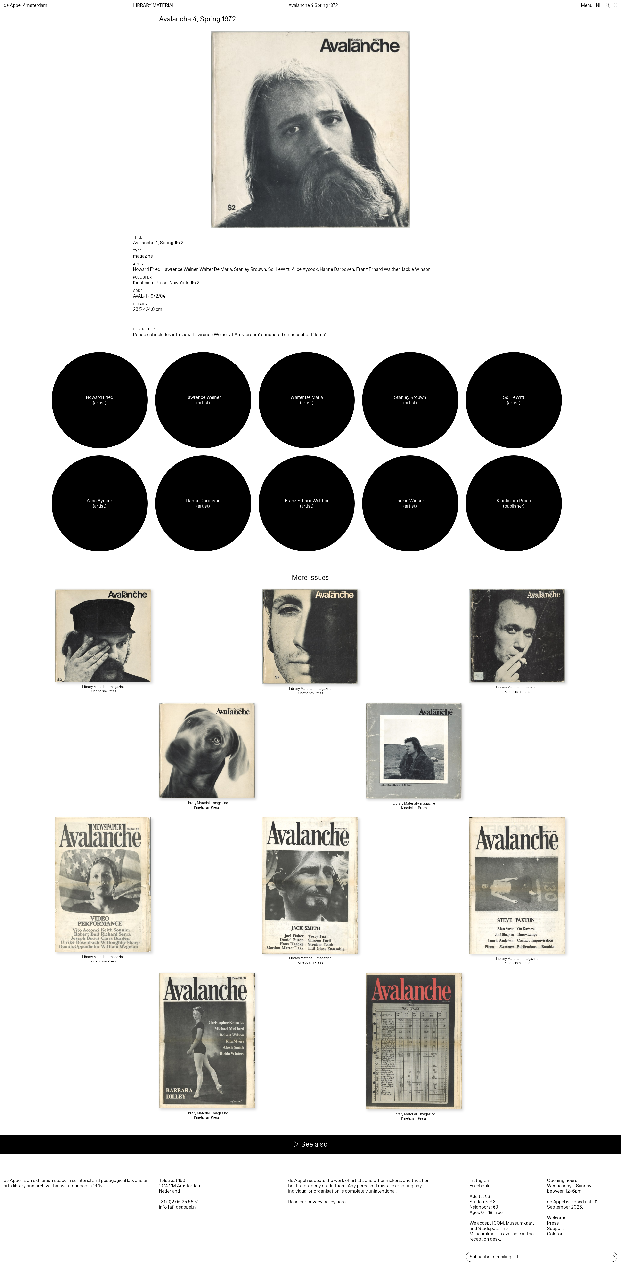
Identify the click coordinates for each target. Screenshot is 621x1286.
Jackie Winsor (415, 269)
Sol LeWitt (279, 269)
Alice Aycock (305, 269)
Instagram (480, 1180)
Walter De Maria (215, 269)
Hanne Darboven (337, 269)
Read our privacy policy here (317, 1202)
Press (553, 1223)
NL (599, 5)
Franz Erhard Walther (378, 269)
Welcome (556, 1218)
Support (555, 1228)
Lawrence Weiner (179, 269)
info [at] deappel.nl (178, 1207)
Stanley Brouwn (250, 269)
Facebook (479, 1186)
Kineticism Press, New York (160, 283)
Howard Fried (146, 269)
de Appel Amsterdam (25, 5)
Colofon (555, 1234)
